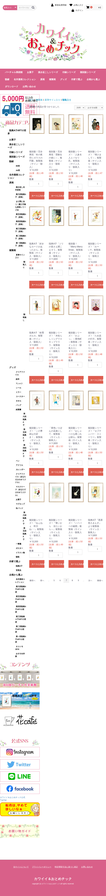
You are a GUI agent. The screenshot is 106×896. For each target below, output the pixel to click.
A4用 (18, 170)
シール (18, 388)
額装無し (24, 317)
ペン (17, 461)
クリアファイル (20, 373)
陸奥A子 (19, 566)
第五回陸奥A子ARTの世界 (20, 599)
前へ (42, 580)
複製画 (52, 79)
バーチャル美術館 (14, 72)
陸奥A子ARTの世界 (17, 132)
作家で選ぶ (76, 79)
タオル (18, 401)
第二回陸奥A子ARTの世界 (20, 629)
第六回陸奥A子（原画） (20, 195)
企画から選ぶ (93, 79)
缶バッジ (19, 508)
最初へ (32, 580)
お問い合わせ (29, 86)
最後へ (100, 580)
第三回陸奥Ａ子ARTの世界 (20, 619)
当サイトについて (21, 867)
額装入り (24, 264)
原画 (42, 79)
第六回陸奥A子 (24, 419)
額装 (17, 557)
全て (31, 100)
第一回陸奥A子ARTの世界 (20, 639)
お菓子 (30, 72)
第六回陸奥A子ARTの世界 (20, 589)
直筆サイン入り (20, 256)
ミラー (18, 392)
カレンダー (20, 469)
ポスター (19, 548)
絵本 (17, 379)
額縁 (7, 79)
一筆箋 (18, 544)
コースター (20, 396)
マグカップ (20, 504)
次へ (90, 580)
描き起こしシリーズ (48, 72)
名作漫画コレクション (25, 79)
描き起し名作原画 (20, 188)
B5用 (18, 166)
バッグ (18, 405)
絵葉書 (18, 409)
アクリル (19, 465)
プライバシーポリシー (41, 867)
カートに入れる (38, 196)
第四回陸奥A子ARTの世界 (20, 609)
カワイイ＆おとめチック (53, 879)
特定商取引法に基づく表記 (66, 867)
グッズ (63, 79)
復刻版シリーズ (88, 72)
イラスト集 (20, 553)
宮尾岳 (18, 570)
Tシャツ (19, 383)
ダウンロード (11, 86)
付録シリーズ (69, 72)
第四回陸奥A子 (24, 450)
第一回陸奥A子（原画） (20, 244)
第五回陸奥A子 (24, 435)
